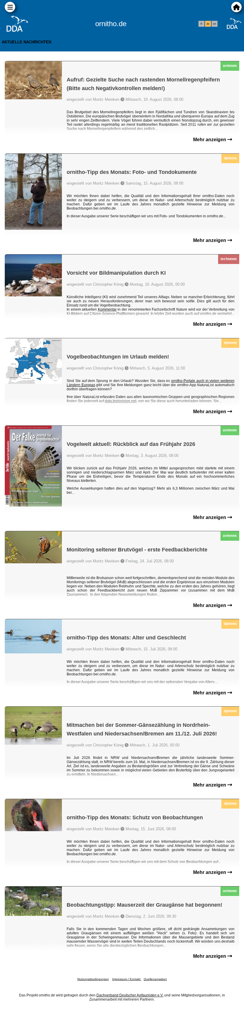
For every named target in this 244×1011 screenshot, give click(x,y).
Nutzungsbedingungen (93, 979)
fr (201, 23)
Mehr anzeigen (210, 139)
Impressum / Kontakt (126, 979)
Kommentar (107, 309)
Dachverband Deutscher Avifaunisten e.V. (129, 995)
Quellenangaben (155, 979)
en (214, 23)
